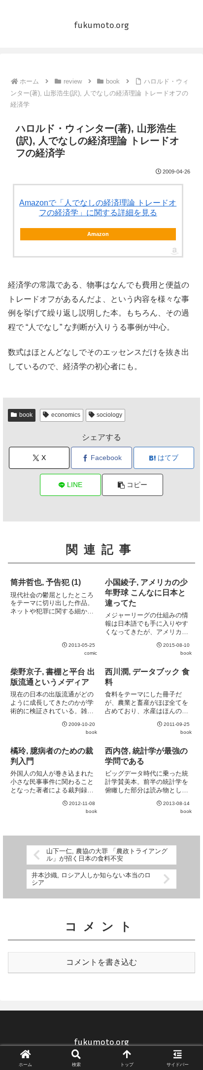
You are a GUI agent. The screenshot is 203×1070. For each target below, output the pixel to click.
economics (65, 414)
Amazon (98, 234)
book (26, 414)
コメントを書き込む (101, 962)
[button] (132, 485)
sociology (109, 414)
